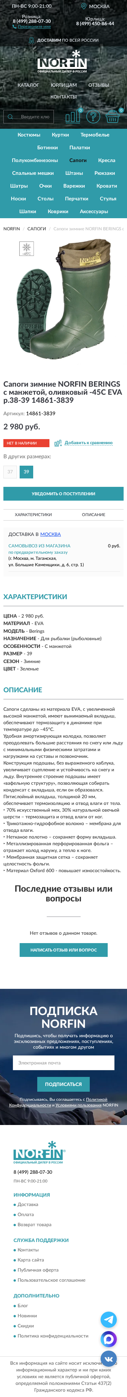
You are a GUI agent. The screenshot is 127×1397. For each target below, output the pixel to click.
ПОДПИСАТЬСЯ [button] (63, 1084)
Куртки (60, 135)
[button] (32, 26)
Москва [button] (50, 534)
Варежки (74, 186)
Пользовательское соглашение (51, 1280)
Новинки (27, 1316)
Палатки (79, 147)
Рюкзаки (104, 173)
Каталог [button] (28, 85)
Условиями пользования (79, 1105)
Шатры (19, 186)
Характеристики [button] (33, 515)
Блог (23, 1306)
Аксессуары (94, 211)
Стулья (108, 198)
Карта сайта (31, 1260)
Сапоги (78, 160)
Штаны (74, 173)
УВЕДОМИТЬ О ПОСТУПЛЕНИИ (63, 494)
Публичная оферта (38, 1270)
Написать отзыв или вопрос (63, 950)
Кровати (107, 186)
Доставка (28, 1204)
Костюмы (29, 135)
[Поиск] (10, 116)
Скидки (26, 1326)
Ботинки (47, 147)
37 (10, 472)
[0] (112, 116)
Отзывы (98, 85)
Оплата (26, 1214)
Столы (46, 198)
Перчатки (76, 198)
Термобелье (95, 135)
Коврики (58, 211)
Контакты (63, 97)
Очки (45, 186)
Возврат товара (34, 1225)
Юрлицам (64, 85)
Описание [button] (93, 515)
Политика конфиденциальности (53, 1336)
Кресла (106, 160)
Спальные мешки (33, 173)
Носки (18, 198)
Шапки (27, 211)
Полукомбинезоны (35, 160)
